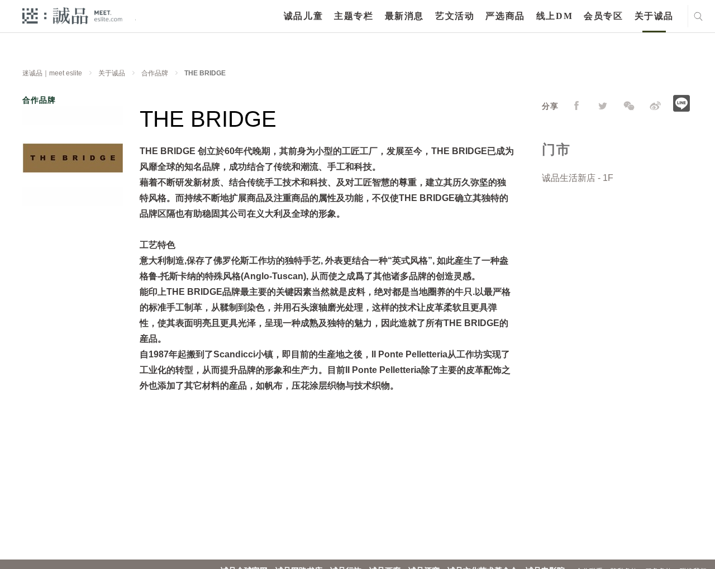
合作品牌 (154, 73)
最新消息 (404, 16)
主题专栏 (353, 16)
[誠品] (72, 15)
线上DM (554, 16)
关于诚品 (654, 16)
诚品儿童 (303, 16)
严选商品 (505, 16)
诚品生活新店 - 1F (577, 178)
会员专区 (603, 16)
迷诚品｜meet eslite (52, 73)
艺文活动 (454, 16)
